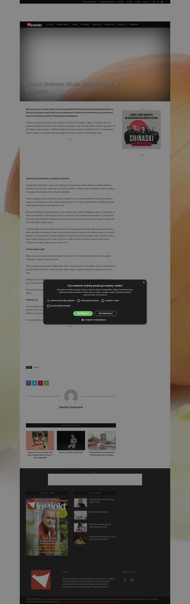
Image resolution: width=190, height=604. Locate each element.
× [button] (144, 282)
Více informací (101, 295)
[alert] (95, 302)
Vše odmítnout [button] (106, 313)
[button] (95, 320)
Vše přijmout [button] (83, 313)
